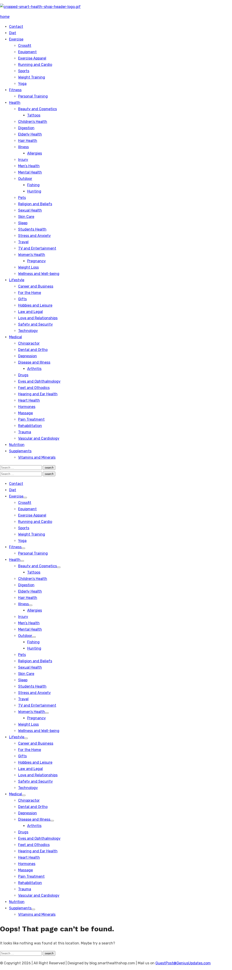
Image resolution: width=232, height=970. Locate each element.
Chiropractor (29, 343)
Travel (23, 242)
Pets (22, 197)
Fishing (33, 185)
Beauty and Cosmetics (37, 109)
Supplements (20, 451)
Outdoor (25, 178)
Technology (28, 331)
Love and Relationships (38, 318)
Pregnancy (36, 261)
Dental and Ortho (33, 350)
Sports (23, 71)
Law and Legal (30, 312)
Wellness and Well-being (38, 274)
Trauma (24, 432)
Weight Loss (28, 267)
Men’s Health (29, 166)
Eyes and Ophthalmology (39, 381)
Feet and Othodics (34, 388)
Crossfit (24, 45)
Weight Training (31, 77)
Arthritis (34, 369)
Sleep (22, 223)
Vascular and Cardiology (38, 438)
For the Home (29, 293)
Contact (16, 26)
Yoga (22, 83)
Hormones (26, 407)
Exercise (16, 39)
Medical (15, 337)
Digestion (26, 128)
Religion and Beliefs (35, 204)
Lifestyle (16, 280)
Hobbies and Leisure (35, 305)
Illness (23, 147)
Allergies (34, 153)
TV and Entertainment (37, 248)
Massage (25, 413)
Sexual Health (30, 210)
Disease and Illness (34, 362)
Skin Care (26, 216)
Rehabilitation (30, 426)
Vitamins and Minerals (37, 457)
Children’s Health (32, 121)
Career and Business (35, 286)
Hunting (34, 191)
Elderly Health (30, 134)
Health (14, 102)
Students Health (32, 229)
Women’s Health (31, 255)
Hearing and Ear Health (38, 394)
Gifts (22, 299)
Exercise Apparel (32, 58)
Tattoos (33, 115)
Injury (23, 159)
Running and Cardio (35, 64)
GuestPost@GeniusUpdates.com (183, 963)
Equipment (27, 52)
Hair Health (27, 140)
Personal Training (33, 96)
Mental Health (30, 172)
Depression (27, 356)
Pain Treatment (31, 419)
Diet (12, 33)
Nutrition (16, 445)
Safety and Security (35, 324)
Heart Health (29, 400)
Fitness (15, 90)
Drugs (23, 375)
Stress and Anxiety (34, 236)
